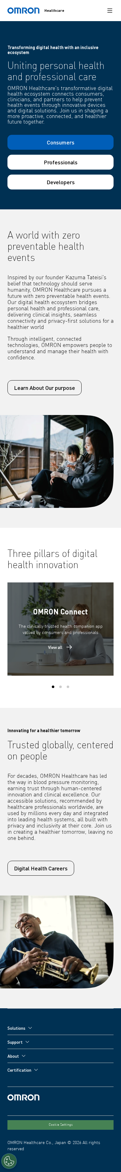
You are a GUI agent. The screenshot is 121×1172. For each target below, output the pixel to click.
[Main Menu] (110, 10)
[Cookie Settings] (9, 1161)
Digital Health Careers (41, 868)
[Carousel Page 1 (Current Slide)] (53, 687)
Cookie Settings (61, 1125)
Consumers (60, 142)
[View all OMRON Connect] (60, 629)
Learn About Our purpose (44, 387)
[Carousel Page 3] (68, 687)
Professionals (61, 162)
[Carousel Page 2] (60, 687)
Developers (61, 181)
